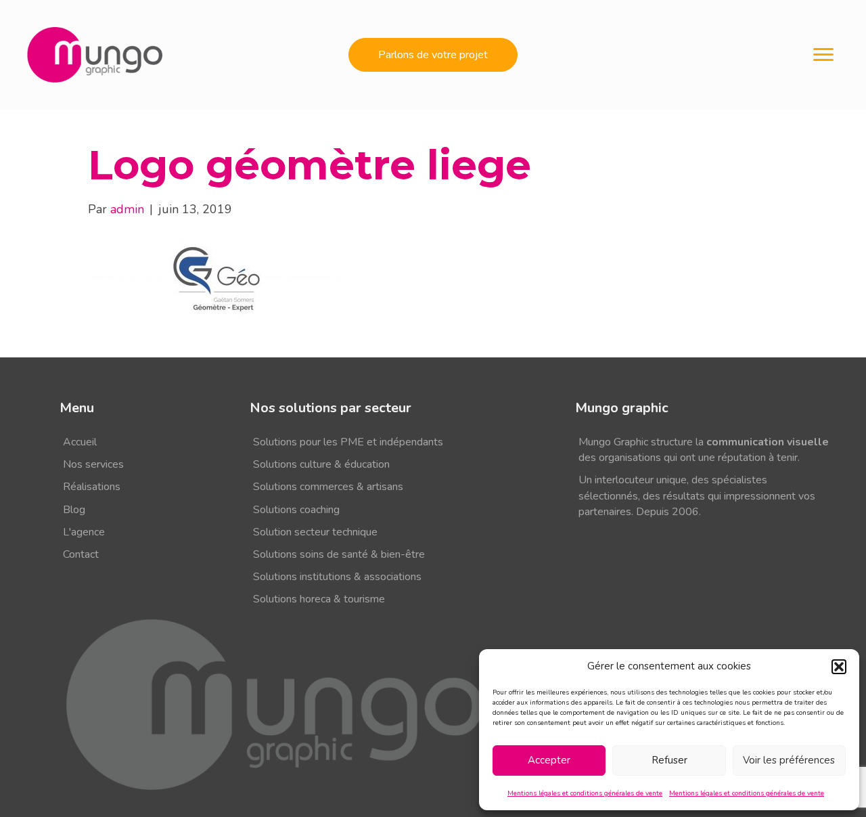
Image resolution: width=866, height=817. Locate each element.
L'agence (84, 532)
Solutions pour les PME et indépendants (348, 442)
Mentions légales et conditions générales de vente (584, 793)
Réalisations (91, 486)
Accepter (549, 760)
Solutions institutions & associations (337, 576)
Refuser (669, 760)
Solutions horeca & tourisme (319, 599)
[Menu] (823, 54)
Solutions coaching (296, 509)
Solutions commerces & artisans (328, 486)
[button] (839, 667)
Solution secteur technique (315, 532)
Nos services (93, 464)
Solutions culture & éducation (321, 464)
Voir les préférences (789, 760)
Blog (74, 509)
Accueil (80, 442)
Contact (81, 554)
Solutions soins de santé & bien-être (339, 554)
